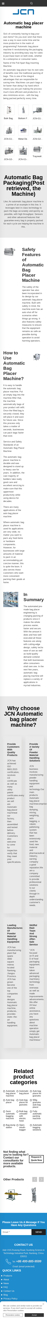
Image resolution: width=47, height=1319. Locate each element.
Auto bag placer (10, 1101)
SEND (38, 1232)
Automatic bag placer (24, 1092)
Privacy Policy (10, 1298)
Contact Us (8, 1291)
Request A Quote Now (36, 1158)
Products (7, 1275)
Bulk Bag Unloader (13, 118)
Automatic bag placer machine (11, 1093)
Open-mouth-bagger (22, 1127)
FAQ (5, 1287)
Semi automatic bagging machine (10, 1115)
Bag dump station (10, 1126)
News (6, 1283)
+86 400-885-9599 (28, 1261)
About (6, 1279)
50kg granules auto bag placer (37, 1103)
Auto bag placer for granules (37, 1093)
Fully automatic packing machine (37, 1115)
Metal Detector (25, 139)
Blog (5, 1295)
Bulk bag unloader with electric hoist (23, 1116)
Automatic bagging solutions (37, 1127)
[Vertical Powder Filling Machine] (34, 1195)
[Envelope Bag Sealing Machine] (13, 1195)
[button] (34, 1179)
